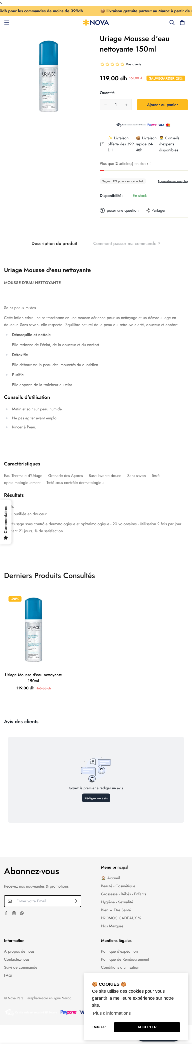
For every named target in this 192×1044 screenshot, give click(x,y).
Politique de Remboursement (125, 959)
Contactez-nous (16, 959)
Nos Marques (112, 926)
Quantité (107, 93)
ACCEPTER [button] (147, 1027)
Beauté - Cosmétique (118, 886)
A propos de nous (19, 951)
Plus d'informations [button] (112, 1013)
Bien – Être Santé (116, 910)
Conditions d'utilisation (120, 967)
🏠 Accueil (110, 878)
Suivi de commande (20, 967)
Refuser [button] (99, 1027)
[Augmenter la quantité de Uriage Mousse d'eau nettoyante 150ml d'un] (126, 105)
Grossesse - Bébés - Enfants (123, 894)
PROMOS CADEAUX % (121, 918)
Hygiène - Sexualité (117, 902)
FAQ (8, 975)
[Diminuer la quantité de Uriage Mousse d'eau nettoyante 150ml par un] (105, 105)
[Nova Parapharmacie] (96, 22)
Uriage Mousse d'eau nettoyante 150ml (33, 678)
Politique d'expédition (119, 951)
